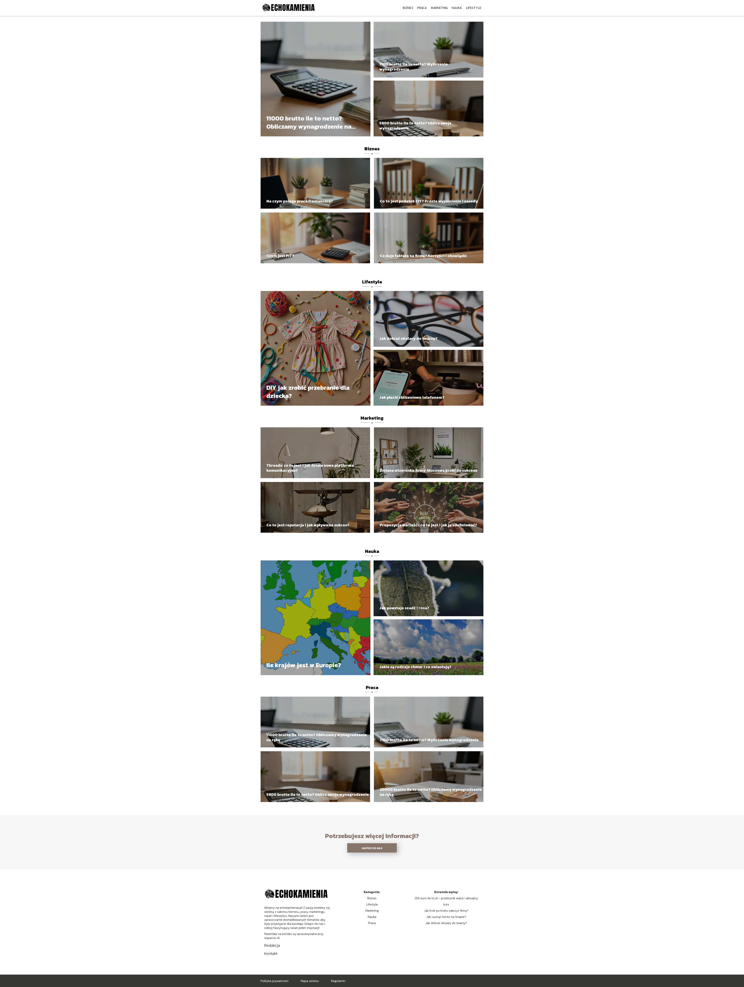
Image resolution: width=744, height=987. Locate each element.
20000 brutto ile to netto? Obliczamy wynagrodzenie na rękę (431, 792)
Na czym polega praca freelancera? (299, 201)
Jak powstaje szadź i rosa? (404, 607)
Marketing (439, 7)
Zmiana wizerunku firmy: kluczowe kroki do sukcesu (428, 470)
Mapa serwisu (310, 980)
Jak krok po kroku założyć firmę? (446, 910)
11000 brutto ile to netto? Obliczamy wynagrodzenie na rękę (308, 122)
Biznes (408, 7)
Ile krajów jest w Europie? (303, 665)
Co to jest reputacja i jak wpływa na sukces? (307, 524)
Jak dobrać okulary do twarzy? (408, 338)
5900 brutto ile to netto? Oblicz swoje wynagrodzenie (415, 125)
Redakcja (272, 945)
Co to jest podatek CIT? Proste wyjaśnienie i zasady (429, 201)
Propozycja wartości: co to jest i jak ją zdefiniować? (428, 524)
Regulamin (338, 980)
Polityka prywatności (274, 980)
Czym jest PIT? (280, 255)
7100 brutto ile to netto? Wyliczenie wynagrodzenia (413, 67)
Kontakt (270, 953)
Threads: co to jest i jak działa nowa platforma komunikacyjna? (310, 468)
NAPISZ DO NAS (372, 848)
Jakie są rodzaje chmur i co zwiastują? (415, 666)
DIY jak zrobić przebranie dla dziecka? (308, 392)
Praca (422, 7)
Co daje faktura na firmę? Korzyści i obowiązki (423, 255)
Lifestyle (473, 7)
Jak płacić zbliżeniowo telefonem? (411, 397)
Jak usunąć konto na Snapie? (446, 916)
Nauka (457, 7)
